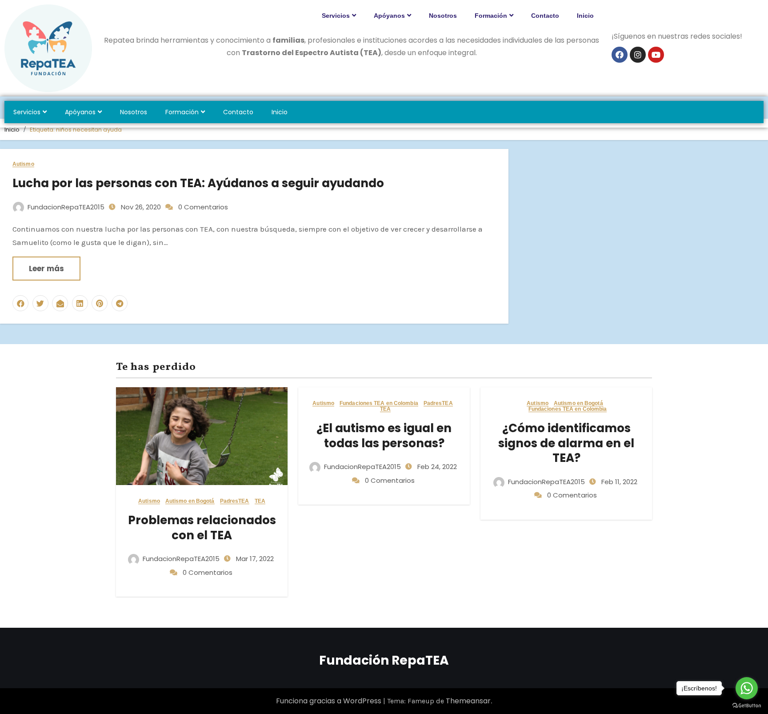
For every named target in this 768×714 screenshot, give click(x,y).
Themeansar (468, 701)
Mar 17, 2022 (254, 558)
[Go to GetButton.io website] (746, 705)
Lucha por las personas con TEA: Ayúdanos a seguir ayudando (198, 183)
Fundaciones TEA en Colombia (379, 403)
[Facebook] (620, 55)
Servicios (336, 15)
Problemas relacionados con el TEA (202, 527)
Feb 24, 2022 (436, 466)
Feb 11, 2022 (618, 481)
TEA (260, 501)
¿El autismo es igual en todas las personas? (384, 435)
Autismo (23, 164)
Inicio (585, 15)
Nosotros (443, 15)
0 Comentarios (203, 207)
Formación (491, 15)
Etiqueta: (76, 129)
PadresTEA (234, 501)
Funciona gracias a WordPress (329, 701)
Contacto (545, 15)
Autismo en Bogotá (190, 501)
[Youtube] (656, 55)
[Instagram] (638, 55)
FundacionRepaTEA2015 (66, 207)
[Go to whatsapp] (747, 688)
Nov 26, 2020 (140, 207)
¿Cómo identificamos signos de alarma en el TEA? (566, 443)
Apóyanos (389, 15)
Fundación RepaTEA (384, 660)
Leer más (46, 268)
